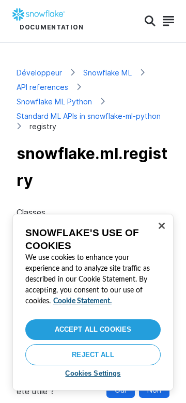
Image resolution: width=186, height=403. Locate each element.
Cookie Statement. (82, 301)
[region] (93, 302)
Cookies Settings (92, 373)
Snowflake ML (107, 72)
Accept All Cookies (93, 329)
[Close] (161, 225)
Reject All (93, 355)
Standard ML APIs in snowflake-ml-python (89, 116)
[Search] (150, 21)
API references (42, 87)
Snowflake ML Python (54, 101)
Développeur (39, 72)
